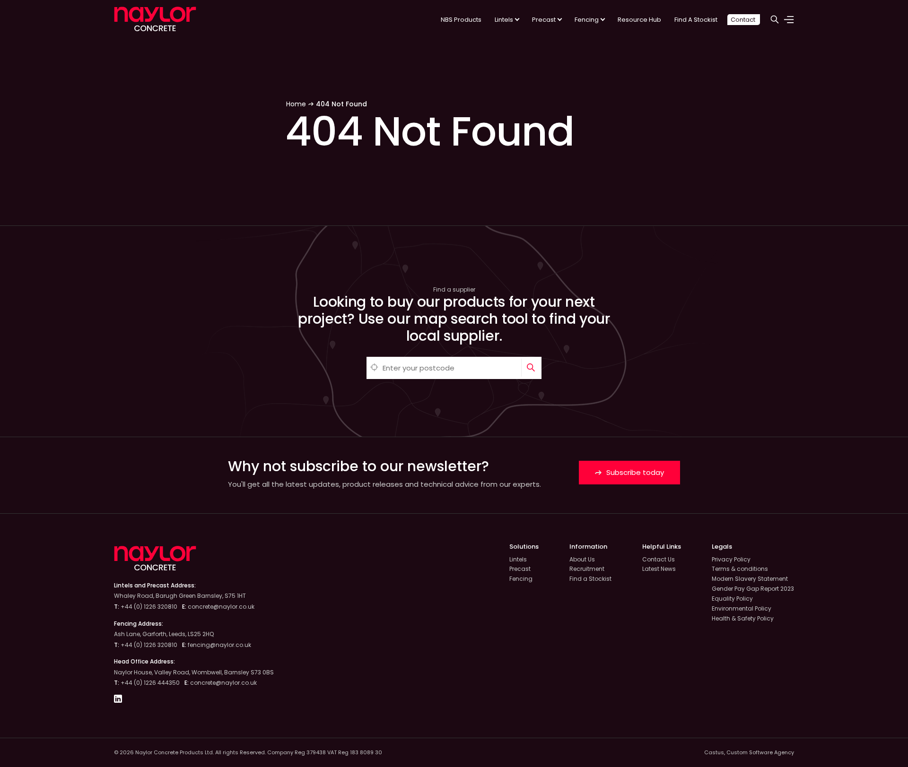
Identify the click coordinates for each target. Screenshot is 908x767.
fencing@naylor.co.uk (219, 645)
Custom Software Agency (760, 752)
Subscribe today (634, 472)
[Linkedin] (118, 700)
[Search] (531, 368)
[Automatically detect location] (375, 368)
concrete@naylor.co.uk (221, 607)
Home (296, 104)
